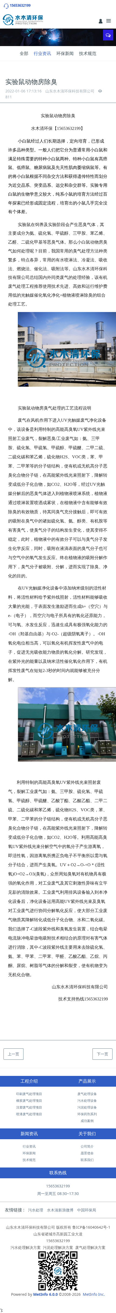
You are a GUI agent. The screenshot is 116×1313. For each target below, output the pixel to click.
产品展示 (87, 1081)
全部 (24, 53)
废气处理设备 (87, 1094)
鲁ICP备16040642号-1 (91, 1227)
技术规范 (87, 53)
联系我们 (87, 1160)
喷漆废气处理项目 (29, 1114)
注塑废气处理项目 (29, 1107)
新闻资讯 (29, 1133)
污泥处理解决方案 (58, 1247)
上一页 (13, 1053)
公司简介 (87, 1146)
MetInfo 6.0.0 (45, 1294)
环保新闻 (65, 53)
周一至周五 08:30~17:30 (58, 1193)
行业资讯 (42, 53)
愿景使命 (87, 1153)
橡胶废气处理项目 (29, 1100)
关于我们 (87, 1133)
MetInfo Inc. (94, 1294)
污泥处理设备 (87, 1107)
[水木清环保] (23, 19)
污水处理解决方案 (26, 1247)
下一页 (102, 1053)
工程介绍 (29, 1081)
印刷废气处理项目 (29, 1094)
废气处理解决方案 (90, 1247)
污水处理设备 (87, 1100)
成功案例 (87, 1120)
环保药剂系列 (87, 1114)
